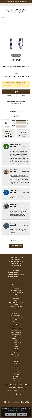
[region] (16, 43)
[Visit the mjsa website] (27, 402)
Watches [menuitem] (16, 308)
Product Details (16, 111)
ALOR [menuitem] (16, 320)
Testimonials (16, 376)
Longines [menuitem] (16, 336)
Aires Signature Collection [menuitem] (16, 317)
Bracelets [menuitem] (16, 300)
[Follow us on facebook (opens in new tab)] (16, 395)
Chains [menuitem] (16, 304)
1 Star (13, 127)
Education (16, 370)
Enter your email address (16, 387)
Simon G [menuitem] (16, 348)
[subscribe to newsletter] (24, 390)
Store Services (16, 372)
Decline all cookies (10, 414)
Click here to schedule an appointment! (16, 1)
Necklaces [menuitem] (16, 298)
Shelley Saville (14, 204)
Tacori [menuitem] (16, 350)
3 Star (13, 123)
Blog (16, 366)
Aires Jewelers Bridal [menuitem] (16, 315)
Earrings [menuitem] (16, 296)
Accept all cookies (21, 414)
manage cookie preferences (14, 410)
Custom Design (16, 368)
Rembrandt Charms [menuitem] (16, 342)
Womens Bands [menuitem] (16, 286)
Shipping (9, 95)
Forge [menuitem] (16, 324)
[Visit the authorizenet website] (4, 402)
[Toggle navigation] (2, 17)
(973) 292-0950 (16, 61)
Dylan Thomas (14, 170)
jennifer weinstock (15, 144)
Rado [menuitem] (16, 340)
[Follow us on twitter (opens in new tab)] (12, 395)
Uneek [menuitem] (16, 353)
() (27, 120)
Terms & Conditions (16, 378)
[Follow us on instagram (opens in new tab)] (20, 395)
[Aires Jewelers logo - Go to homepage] (16, 10)
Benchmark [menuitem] (16, 322)
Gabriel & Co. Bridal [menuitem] (16, 330)
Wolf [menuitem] (16, 357)
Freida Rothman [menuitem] (16, 326)
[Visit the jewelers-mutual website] (16, 402)
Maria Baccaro (14, 191)
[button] (9, 4)
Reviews (16, 116)
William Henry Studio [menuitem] (16, 355)
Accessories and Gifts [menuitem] (16, 306)
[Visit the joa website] (22, 402)
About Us (16, 364)
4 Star (13, 122)
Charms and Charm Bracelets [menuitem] (16, 302)
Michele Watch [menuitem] (16, 338)
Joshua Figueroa (14, 224)
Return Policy (16, 374)
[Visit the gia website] (10, 402)
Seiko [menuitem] (16, 344)
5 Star (13, 120)
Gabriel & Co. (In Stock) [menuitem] (16, 328)
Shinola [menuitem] (16, 346)
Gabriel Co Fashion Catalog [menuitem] (16, 292)
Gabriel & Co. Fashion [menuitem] (16, 332)
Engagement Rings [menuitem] (16, 284)
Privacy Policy (16, 380)
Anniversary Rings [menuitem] (16, 290)
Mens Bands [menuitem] (16, 288)
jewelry (4, 23)
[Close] (30, 2)
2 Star (13, 125)
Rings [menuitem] (16, 294)
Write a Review (16, 246)
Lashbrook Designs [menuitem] (16, 334)
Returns (23, 95)
